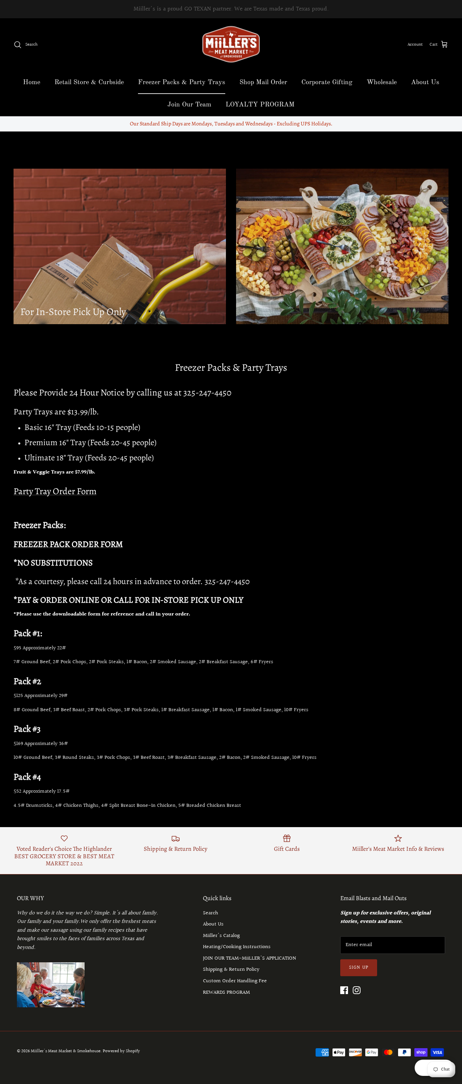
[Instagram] (357, 990)
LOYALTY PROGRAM (260, 104)
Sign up (358, 967)
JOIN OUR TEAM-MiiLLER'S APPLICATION (249, 958)
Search (210, 913)
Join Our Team (189, 104)
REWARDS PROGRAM (226, 992)
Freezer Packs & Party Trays (181, 82)
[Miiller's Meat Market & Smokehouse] (231, 45)
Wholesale (382, 82)
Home (31, 82)
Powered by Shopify (121, 1051)
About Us (425, 82)
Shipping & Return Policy (231, 969)
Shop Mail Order (263, 82)
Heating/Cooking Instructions (237, 947)
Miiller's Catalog (221, 936)
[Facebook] (344, 990)
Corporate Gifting (326, 82)
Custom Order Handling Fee (235, 981)
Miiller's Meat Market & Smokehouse (65, 1051)
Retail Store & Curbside (89, 82)
